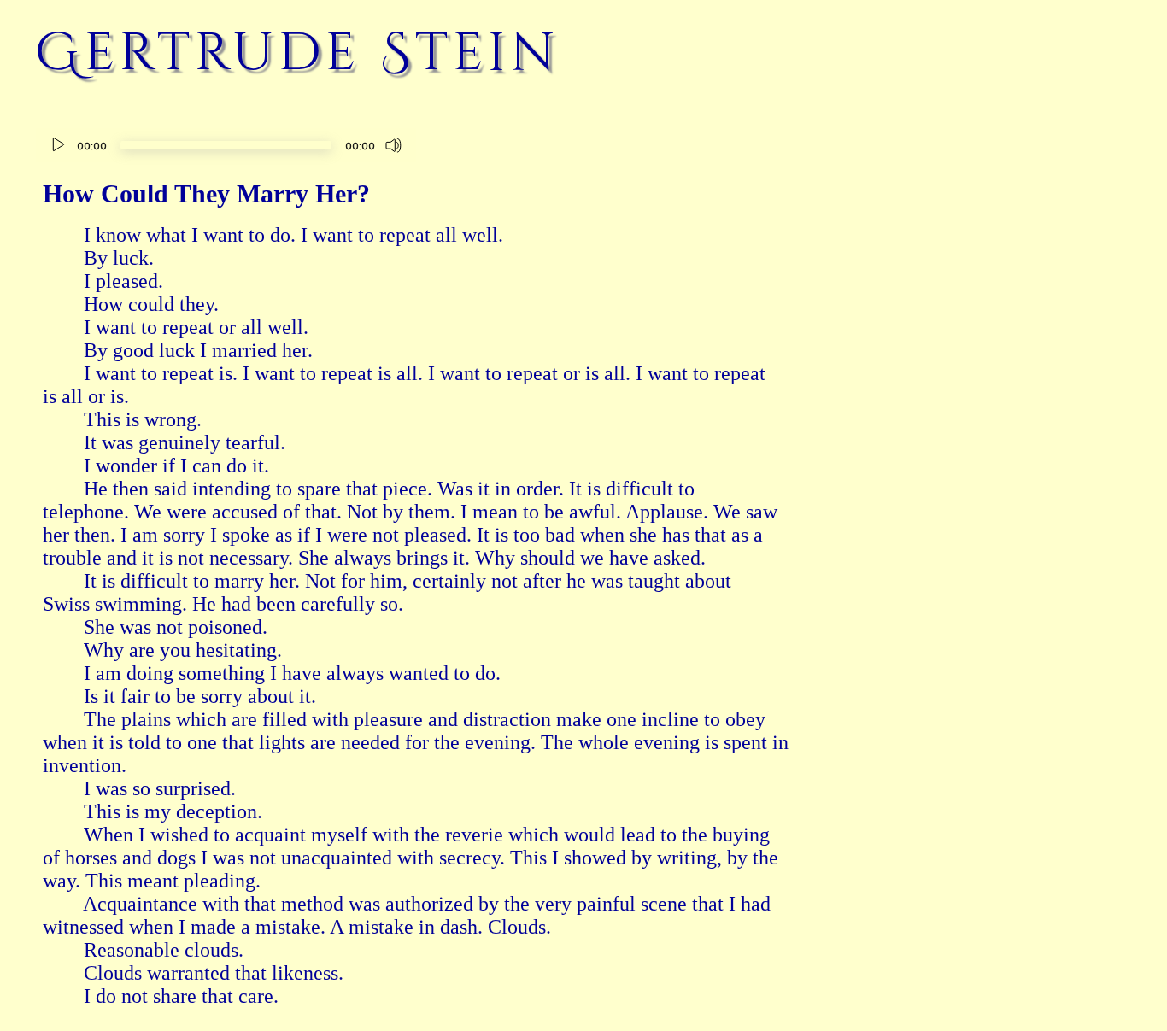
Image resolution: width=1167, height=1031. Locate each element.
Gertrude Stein (297, 53)
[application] (226, 147)
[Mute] (393, 145)
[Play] (58, 145)
